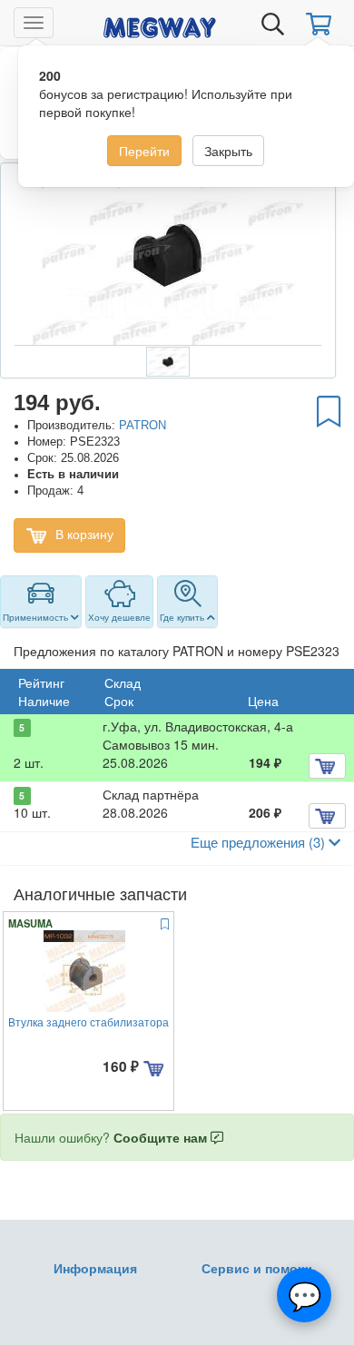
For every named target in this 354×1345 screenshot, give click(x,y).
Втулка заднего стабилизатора (88, 1021)
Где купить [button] (183, 617)
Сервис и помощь (259, 1268)
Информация (95, 1268)
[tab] (41, 601)
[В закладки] (328, 410)
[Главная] (160, 24)
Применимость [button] (37, 617)
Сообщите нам (162, 1137)
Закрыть (228, 151)
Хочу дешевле (119, 617)
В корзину (82, 534)
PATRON (142, 425)
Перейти (144, 151)
